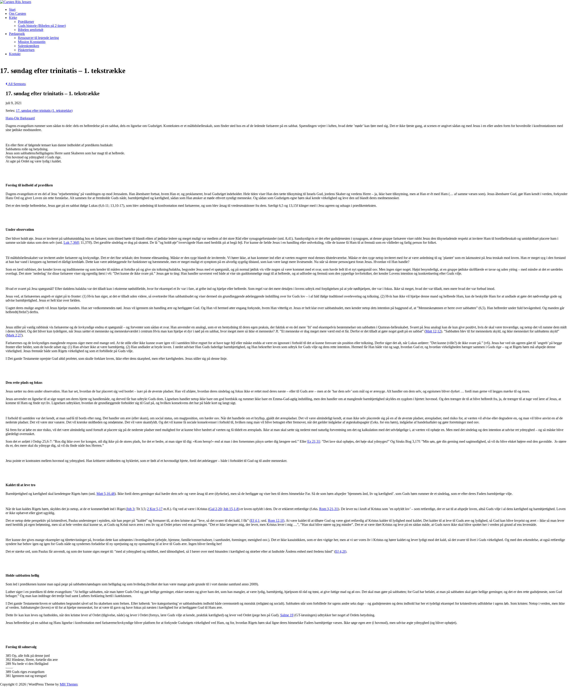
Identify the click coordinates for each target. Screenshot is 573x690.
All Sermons (16, 84)
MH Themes (69, 684)
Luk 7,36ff (71, 242)
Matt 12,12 (433, 331)
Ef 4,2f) (340, 551)
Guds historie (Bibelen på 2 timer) (42, 26)
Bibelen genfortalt (30, 30)
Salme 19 (286, 615)
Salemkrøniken (28, 46)
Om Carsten (17, 13)
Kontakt (14, 54)
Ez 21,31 (313, 441)
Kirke (13, 17)
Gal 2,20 (215, 509)
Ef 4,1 (255, 520)
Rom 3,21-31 (328, 509)
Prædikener (26, 22)
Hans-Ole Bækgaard (20, 118)
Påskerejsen (26, 50)
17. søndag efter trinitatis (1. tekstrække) (44, 110)
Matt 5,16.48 (105, 494)
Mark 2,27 (14, 335)
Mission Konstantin (31, 42)
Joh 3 (130, 509)
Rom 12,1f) (276, 520)
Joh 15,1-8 (230, 509)
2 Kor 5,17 (154, 509)
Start (12, 9)
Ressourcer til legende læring (38, 38)
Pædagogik (17, 34)
